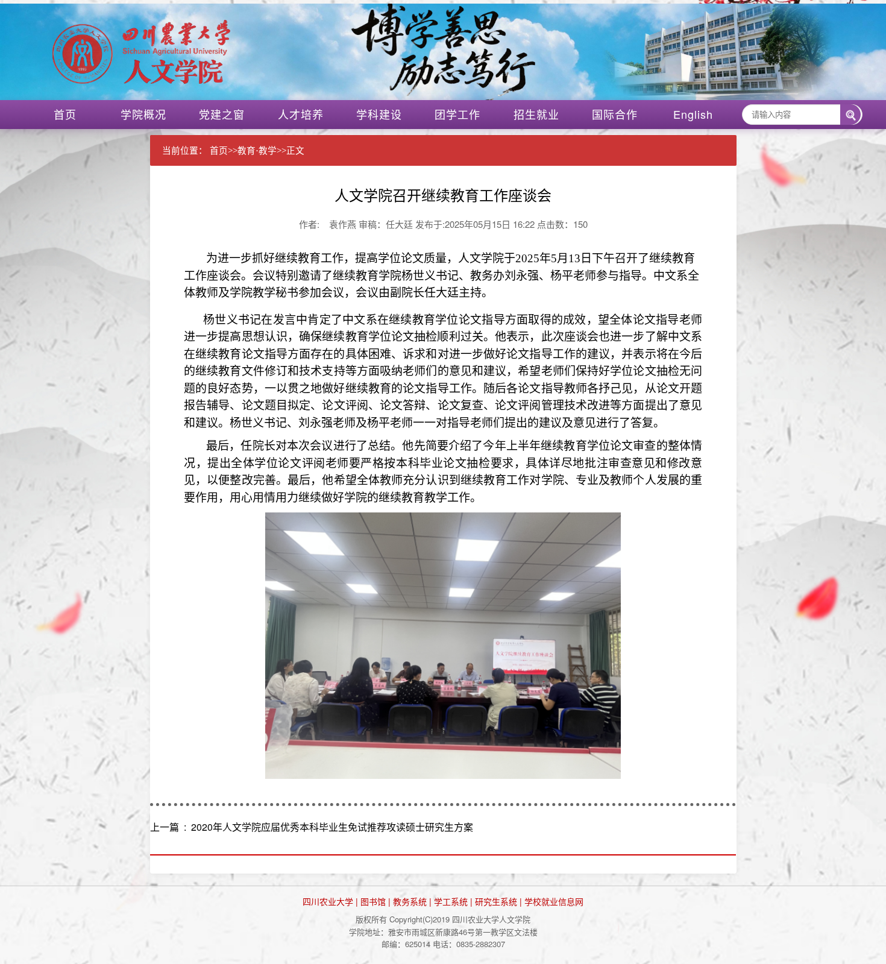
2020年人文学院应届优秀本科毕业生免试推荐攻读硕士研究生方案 (332, 827)
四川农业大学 (328, 901)
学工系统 (451, 901)
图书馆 (373, 901)
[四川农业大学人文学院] (456, 51)
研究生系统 (496, 901)
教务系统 (410, 901)
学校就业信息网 (553, 901)
